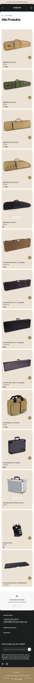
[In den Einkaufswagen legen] (29, 538)
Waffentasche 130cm (9, 102)
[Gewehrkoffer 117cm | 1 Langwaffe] (17, 285)
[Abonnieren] (29, 649)
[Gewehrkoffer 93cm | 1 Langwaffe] (17, 325)
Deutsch (17, 672)
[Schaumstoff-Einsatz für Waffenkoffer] (17, 565)
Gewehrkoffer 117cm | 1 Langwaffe (13, 302)
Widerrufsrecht (6, 678)
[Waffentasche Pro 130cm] (17, 165)
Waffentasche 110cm (9, 62)
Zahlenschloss (7, 543)
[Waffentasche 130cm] (17, 84)
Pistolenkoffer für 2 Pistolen (11, 463)
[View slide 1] (14, 606)
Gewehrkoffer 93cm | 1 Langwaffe (13, 342)
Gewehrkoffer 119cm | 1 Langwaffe (13, 382)
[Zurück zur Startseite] (2, 15)
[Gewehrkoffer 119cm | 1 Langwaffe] (17, 365)
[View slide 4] (20, 606)
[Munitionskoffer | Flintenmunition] (17, 485)
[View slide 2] (16, 606)
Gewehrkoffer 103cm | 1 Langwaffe (14, 262)
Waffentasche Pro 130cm (11, 182)
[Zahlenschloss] (17, 525)
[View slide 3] (18, 606)
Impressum (29, 678)
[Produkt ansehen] (29, 57)
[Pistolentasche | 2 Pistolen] (17, 405)
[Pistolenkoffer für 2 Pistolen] (17, 445)
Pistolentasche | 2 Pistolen (11, 423)
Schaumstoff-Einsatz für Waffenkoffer (15, 583)
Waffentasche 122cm (9, 222)
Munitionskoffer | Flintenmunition (13, 503)
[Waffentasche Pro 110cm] (17, 125)
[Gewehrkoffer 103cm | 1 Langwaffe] (17, 245)
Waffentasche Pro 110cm (10, 142)
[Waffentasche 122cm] (17, 205)
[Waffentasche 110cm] (17, 44)
